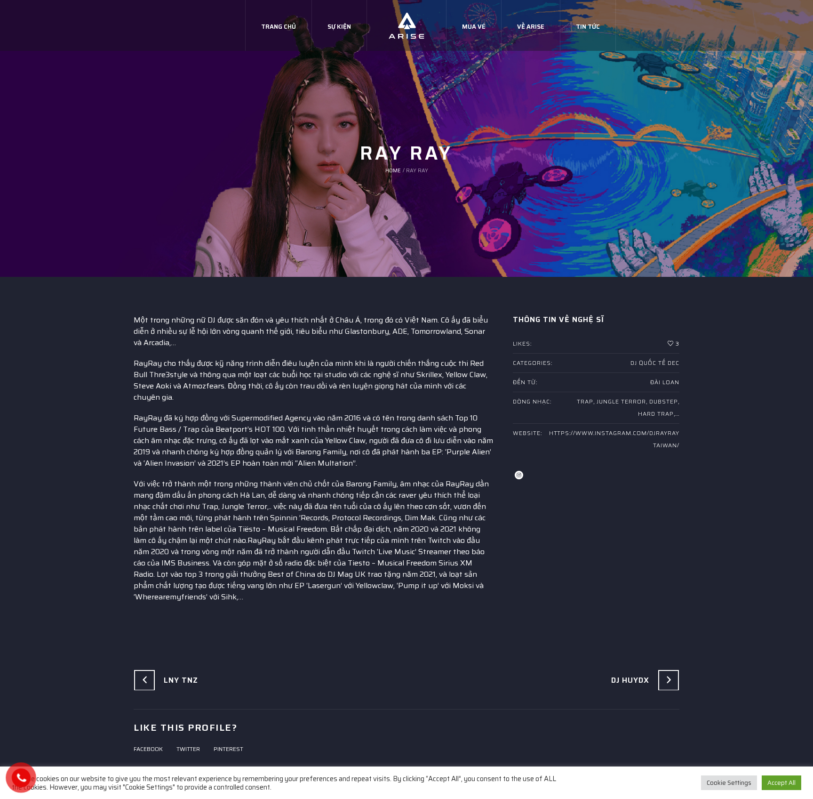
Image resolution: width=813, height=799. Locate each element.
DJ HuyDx (630, 680)
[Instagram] (519, 475)
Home (393, 171)
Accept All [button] (781, 783)
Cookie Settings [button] (729, 783)
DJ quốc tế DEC (654, 362)
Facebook (148, 748)
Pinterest (228, 748)
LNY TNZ (181, 680)
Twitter (188, 748)
